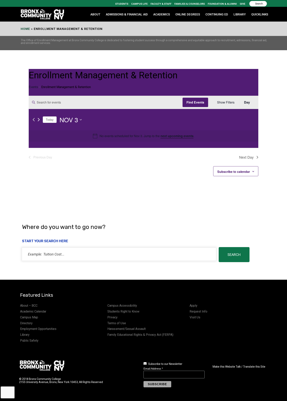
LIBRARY (240, 14)
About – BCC (28, 305)
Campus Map (29, 317)
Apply (193, 305)
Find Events (195, 102)
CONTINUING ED (216, 14)
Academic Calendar (33, 311)
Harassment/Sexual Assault (126, 329)
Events (33, 87)
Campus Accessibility (122, 305)
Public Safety (29, 340)
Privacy (112, 317)
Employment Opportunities (38, 329)
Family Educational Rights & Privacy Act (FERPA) (140, 335)
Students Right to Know (123, 311)
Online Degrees (187, 14)
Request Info (198, 311)
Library (24, 335)
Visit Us (195, 317)
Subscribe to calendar (233, 171)
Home (25, 29)
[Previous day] (34, 119)
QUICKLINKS (259, 14)
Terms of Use (116, 323)
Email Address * (153, 368)
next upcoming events (176, 136)
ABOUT (95, 14)
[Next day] (39, 119)
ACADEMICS (161, 14)
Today (49, 119)
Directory (26, 323)
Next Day (246, 157)
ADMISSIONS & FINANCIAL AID (127, 14)
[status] (119, 254)
